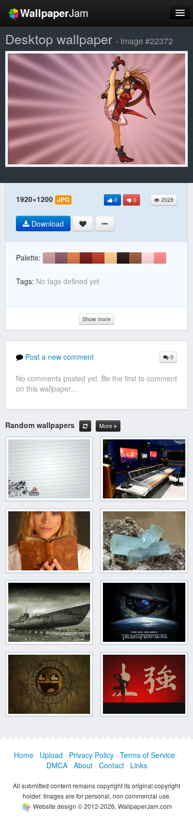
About (83, 765)
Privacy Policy (91, 755)
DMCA (56, 765)
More (106, 426)
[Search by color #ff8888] (160, 258)
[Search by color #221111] (123, 258)
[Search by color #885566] (61, 258)
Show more (96, 319)
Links (138, 765)
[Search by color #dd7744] (73, 258)
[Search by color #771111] (86, 258)
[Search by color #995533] (135, 258)
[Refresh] (85, 426)
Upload (51, 755)
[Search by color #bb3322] (98, 258)
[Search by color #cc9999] (49, 258)
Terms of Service (147, 755)
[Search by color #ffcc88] (110, 258)
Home (23, 755)
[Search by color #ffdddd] (148, 258)
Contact (111, 765)
